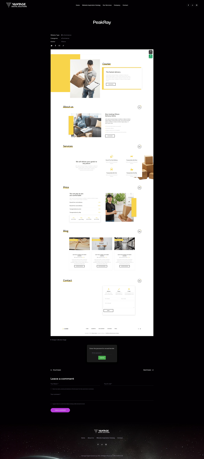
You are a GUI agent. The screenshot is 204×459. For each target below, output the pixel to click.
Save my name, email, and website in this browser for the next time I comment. (73, 389)
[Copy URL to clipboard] (63, 46)
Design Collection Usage (59, 340)
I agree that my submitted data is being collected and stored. (69, 404)
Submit (102, 357)
